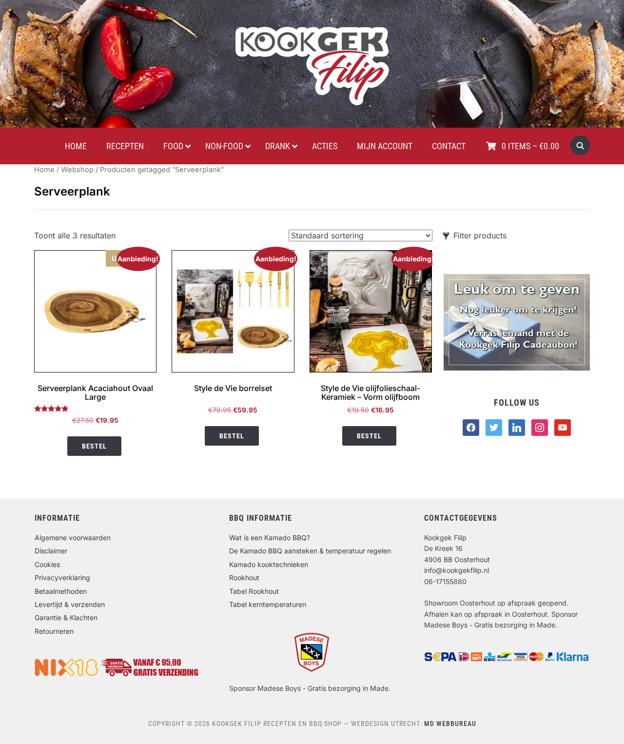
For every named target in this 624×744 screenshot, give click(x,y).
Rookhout (244, 577)
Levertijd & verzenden (70, 604)
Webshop (77, 169)
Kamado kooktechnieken (268, 564)
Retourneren (54, 631)
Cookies (47, 564)
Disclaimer (51, 551)
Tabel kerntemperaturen (267, 604)
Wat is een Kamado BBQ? (269, 537)
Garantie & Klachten (66, 617)
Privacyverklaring (62, 577)
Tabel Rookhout (254, 591)
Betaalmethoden (61, 591)
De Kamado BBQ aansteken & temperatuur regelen (310, 551)
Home (44, 169)
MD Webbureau (450, 723)
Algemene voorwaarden (73, 537)
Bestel (94, 446)
